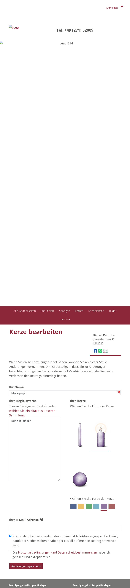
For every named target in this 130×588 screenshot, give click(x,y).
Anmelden (112, 7)
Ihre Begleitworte (22, 401)
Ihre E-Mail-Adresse (24, 520)
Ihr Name (16, 387)
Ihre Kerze (78, 401)
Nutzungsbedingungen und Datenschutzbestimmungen (57, 552)
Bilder (112, 311)
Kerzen (79, 311)
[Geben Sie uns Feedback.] (122, 7)
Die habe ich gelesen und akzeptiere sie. (61, 554)
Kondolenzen (96, 311)
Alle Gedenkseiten (25, 311)
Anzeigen (64, 311)
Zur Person (47, 311)
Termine (65, 319)
